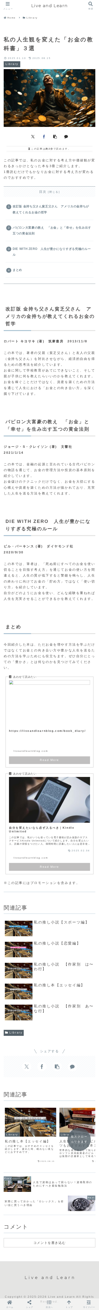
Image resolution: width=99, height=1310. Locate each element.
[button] (55, 136)
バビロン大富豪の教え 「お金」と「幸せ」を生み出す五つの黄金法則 (52, 230)
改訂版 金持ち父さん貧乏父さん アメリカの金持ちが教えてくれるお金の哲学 (51, 209)
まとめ (17, 270)
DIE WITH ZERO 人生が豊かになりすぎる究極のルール (52, 251)
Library (15, 1032)
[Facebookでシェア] (44, 136)
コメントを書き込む (49, 1243)
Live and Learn (49, 5)
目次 (43, 191)
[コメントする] (66, 136)
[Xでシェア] (33, 136)
